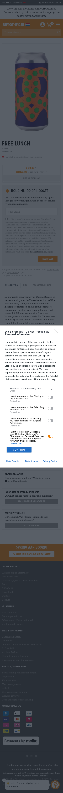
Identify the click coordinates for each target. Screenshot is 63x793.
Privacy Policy (50, 461)
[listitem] (31, 389)
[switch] (50, 397)
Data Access (31, 461)
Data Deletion (13, 461)
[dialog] (31, 396)
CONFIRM (19, 450)
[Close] (57, 332)
